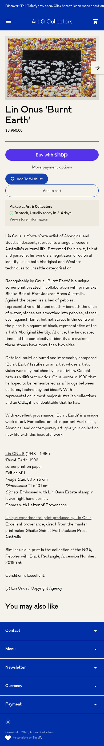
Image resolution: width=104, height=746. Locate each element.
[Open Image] (52, 68)
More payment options (52, 168)
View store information (29, 219)
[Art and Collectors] (52, 21)
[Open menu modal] (8, 21)
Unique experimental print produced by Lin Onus (48, 518)
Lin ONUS (15, 454)
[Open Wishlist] (8, 738)
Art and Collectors (42, 732)
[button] (97, 67)
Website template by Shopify (23, 737)
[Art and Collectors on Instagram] (8, 722)
